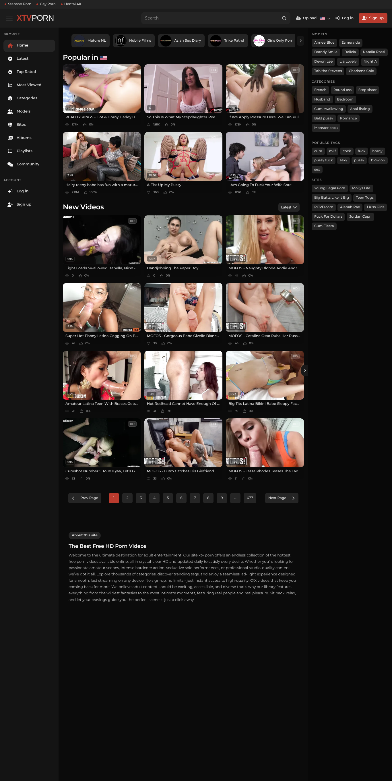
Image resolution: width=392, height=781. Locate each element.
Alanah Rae (350, 207)
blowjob (378, 160)
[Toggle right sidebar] (304, 370)
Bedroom (345, 99)
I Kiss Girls (375, 207)
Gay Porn (48, 4)
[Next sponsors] (300, 41)
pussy (359, 160)
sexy (343, 160)
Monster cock (326, 128)
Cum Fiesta (324, 226)
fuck (362, 151)
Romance (348, 118)
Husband (322, 99)
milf (332, 151)
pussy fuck (323, 160)
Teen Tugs (365, 198)
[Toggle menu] (9, 18)
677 (250, 498)
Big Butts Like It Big (331, 198)
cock (347, 151)
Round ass (342, 90)
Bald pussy (323, 118)
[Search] (284, 18)
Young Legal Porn (329, 188)
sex (317, 169)
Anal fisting (360, 109)
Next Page (277, 498)
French (320, 90)
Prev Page (89, 498)
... (235, 498)
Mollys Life (361, 188)
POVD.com (323, 207)
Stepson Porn (19, 4)
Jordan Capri (360, 216)
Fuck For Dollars (328, 216)
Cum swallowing (328, 109)
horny (377, 151)
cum (318, 151)
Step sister (367, 90)
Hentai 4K (72, 4)
